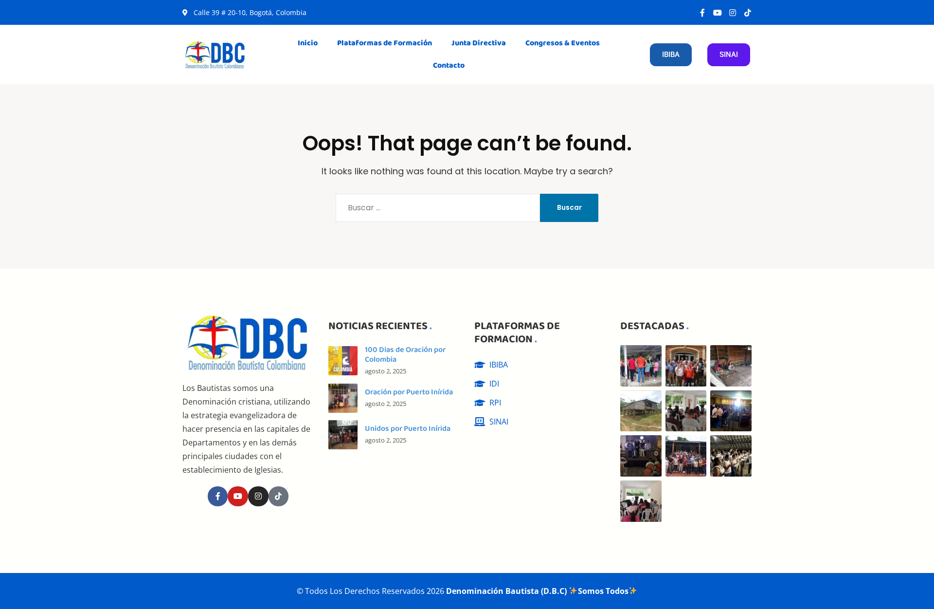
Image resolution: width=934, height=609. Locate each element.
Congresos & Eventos (562, 43)
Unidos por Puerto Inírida (407, 429)
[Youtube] (717, 13)
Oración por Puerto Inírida (409, 392)
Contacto (449, 65)
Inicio (308, 43)
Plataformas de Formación (384, 43)
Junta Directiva (478, 43)
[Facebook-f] (702, 13)
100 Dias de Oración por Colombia (405, 355)
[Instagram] (732, 13)
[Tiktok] (748, 13)
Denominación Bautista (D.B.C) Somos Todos (537, 591)
